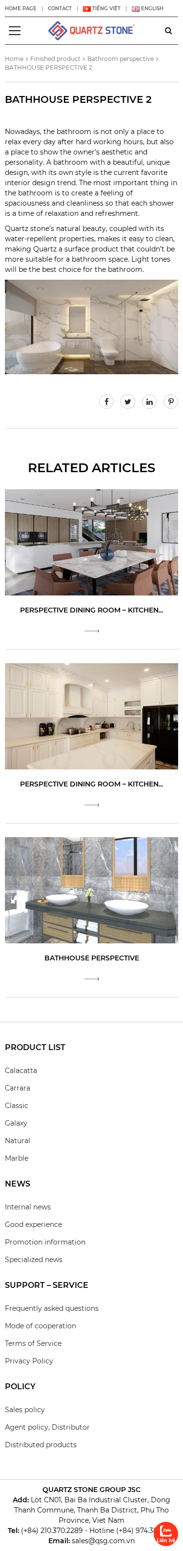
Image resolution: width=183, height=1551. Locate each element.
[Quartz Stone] (92, 30)
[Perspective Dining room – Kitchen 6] (91, 541)
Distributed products (41, 1444)
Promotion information (45, 1242)
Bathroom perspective (120, 58)
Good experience (33, 1224)
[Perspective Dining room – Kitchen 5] (91, 715)
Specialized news (33, 1259)
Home (14, 58)
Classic (16, 1105)
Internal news (28, 1207)
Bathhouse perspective (91, 958)
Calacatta (21, 1070)
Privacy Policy (29, 1361)
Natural (17, 1140)
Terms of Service (33, 1343)
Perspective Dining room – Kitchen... (91, 610)
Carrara (17, 1088)
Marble (16, 1158)
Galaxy (16, 1123)
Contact (60, 8)
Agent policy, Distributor (47, 1427)
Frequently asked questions (52, 1308)
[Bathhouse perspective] (91, 889)
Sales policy (25, 1409)
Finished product (55, 58)
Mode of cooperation (40, 1325)
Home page (21, 8)
